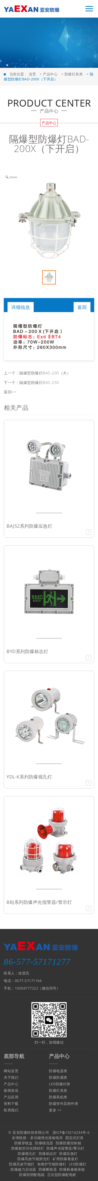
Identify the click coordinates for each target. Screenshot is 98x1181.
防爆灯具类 (74, 74)
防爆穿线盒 (23, 1143)
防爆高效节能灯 (22, 1164)
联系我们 (11, 1110)
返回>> (10, 391)
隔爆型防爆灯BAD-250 (39, 382)
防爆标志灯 (48, 1153)
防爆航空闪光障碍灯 (27, 1148)
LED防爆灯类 (59, 1083)
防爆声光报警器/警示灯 (65, 1148)
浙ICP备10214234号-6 (71, 1132)
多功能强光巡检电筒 (46, 1137)
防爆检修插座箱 (72, 1169)
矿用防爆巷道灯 (65, 1158)
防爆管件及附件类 (63, 1103)
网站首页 (11, 1070)
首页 (32, 74)
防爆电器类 (58, 1070)
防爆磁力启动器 (23, 1169)
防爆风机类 (58, 1097)
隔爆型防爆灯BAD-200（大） (45, 372)
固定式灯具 (74, 1137)
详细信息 (20, 307)
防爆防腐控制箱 (68, 1143)
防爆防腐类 (58, 1077)
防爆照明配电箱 (32, 1174)
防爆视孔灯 (27, 1153)
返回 (82, 307)
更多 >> (55, 1110)
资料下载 (11, 1103)
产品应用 (11, 1097)
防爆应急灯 (68, 1153)
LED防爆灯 (77, 1164)
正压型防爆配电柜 (61, 1174)
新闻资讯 (11, 1090)
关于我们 (11, 1077)
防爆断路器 (48, 1169)
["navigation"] (89, 9)
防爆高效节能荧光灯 (33, 1158)
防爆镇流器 (44, 1143)
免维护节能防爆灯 (51, 1164)
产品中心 (50, 74)
